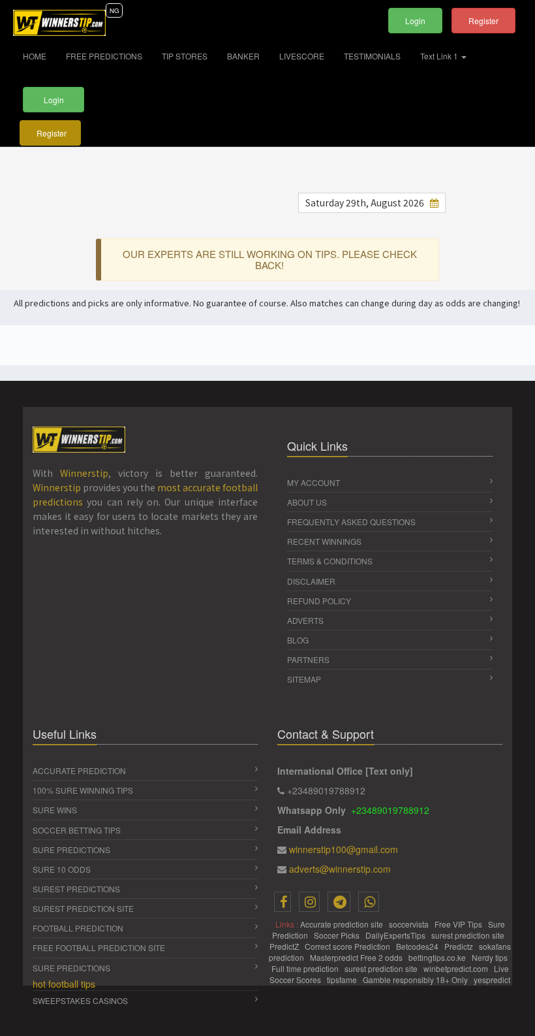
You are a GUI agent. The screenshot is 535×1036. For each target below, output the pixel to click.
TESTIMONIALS (372, 55)
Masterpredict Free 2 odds (357, 957)
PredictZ (285, 946)
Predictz (459, 946)
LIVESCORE (301, 55)
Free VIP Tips (459, 924)
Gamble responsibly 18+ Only (416, 979)
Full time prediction (306, 968)
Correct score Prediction (348, 946)
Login (415, 20)
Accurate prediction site (342, 924)
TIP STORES (184, 55)
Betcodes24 (418, 946)
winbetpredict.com (456, 968)
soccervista (410, 924)
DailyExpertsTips (396, 935)
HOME (39, 55)
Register (483, 20)
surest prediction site (468, 935)
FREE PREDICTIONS (104, 55)
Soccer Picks (337, 935)
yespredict (492, 979)
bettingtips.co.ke (438, 957)
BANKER (243, 55)
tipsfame (343, 979)
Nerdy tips (491, 957)
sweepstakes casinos (80, 1000)
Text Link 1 (440, 55)
